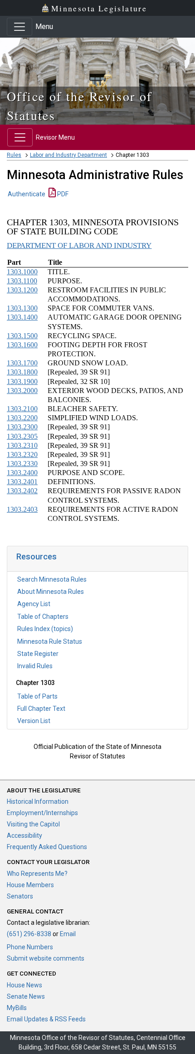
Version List (33, 720)
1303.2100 (22, 409)
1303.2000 (22, 390)
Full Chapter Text (41, 708)
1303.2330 (22, 463)
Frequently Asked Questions (47, 846)
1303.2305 (22, 436)
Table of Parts (37, 696)
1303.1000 (22, 272)
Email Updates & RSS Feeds (46, 1019)
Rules (14, 155)
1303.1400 (22, 317)
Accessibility (24, 835)
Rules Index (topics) (45, 628)
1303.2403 (22, 509)
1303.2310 (22, 445)
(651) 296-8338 (29, 933)
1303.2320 (22, 454)
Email (68, 933)
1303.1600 (22, 345)
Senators (20, 896)
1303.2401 (22, 482)
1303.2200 (22, 418)
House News (24, 985)
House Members (30, 885)
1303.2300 (22, 427)
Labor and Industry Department (68, 155)
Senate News (26, 996)
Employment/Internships (42, 812)
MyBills (17, 1007)
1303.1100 (22, 281)
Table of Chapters (42, 616)
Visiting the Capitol (33, 824)
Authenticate (26, 194)
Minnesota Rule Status (49, 641)
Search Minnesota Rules (52, 579)
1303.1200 (22, 290)
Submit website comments (45, 958)
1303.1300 (22, 308)
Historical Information (37, 801)
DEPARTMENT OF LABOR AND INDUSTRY (79, 245)
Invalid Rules (35, 666)
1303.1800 (22, 372)
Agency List (33, 603)
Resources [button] (36, 556)
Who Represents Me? (37, 873)
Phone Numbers (30, 947)
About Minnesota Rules (50, 591)
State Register (37, 653)
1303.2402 (22, 491)
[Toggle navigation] (19, 27)
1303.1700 (22, 363)
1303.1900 (22, 381)
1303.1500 (22, 336)
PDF (62, 194)
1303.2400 (22, 472)
